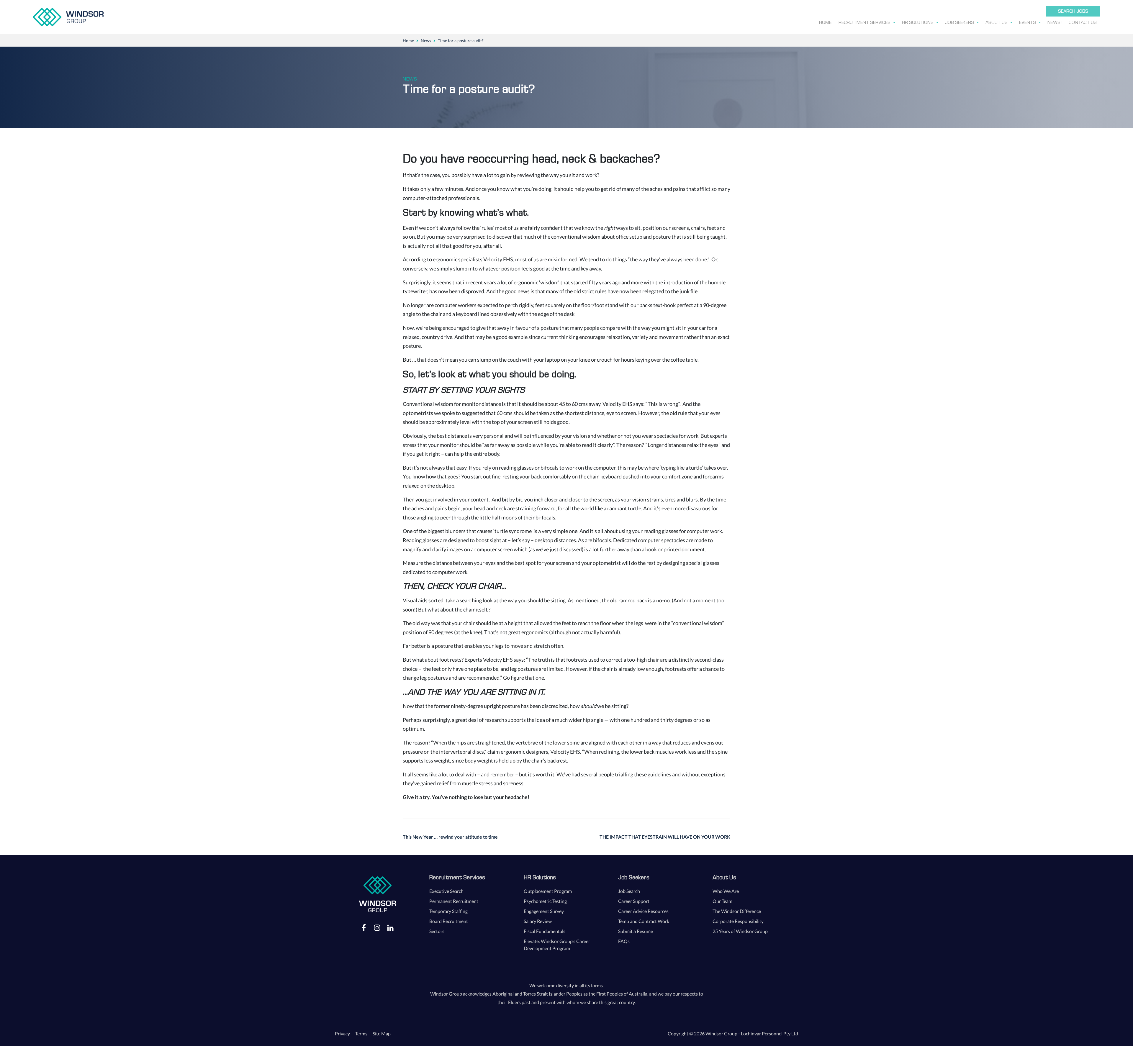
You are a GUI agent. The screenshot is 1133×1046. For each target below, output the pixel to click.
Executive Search (446, 891)
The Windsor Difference (737, 911)
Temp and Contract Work (643, 921)
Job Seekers (633, 877)
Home (408, 40)
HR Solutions (540, 877)
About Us (724, 877)
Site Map (382, 1033)
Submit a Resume (635, 931)
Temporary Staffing (448, 911)
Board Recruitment (448, 921)
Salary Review (538, 921)
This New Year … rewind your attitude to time (450, 837)
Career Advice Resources (643, 911)
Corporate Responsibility (738, 921)
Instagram (377, 927)
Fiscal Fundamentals (544, 931)
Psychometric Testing (545, 901)
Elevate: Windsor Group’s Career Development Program (557, 944)
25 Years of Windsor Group (740, 931)
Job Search (629, 891)
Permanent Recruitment (453, 901)
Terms (361, 1033)
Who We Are (726, 891)
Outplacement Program (548, 891)
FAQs (624, 941)
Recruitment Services (457, 877)
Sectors (436, 931)
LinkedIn (390, 927)
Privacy (342, 1033)
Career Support (633, 901)
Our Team (722, 901)
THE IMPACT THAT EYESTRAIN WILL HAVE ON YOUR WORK (665, 837)
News (426, 40)
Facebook (364, 927)
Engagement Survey (544, 911)
